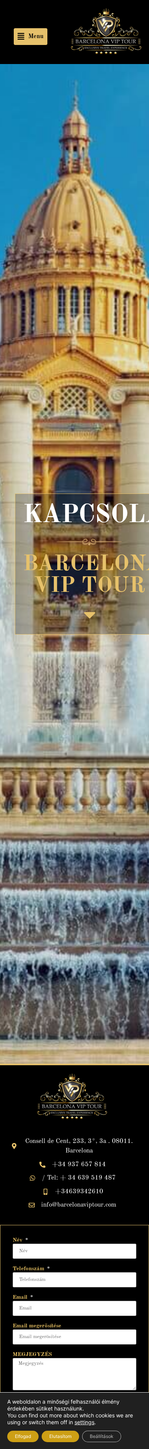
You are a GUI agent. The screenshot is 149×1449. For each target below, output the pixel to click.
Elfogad (23, 1436)
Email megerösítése (37, 1326)
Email (21, 1297)
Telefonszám (29, 1269)
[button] (30, 36)
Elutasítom (60, 1436)
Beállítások (101, 1436)
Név (18, 1240)
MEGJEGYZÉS (32, 1355)
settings (84, 1422)
